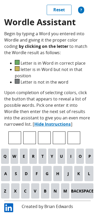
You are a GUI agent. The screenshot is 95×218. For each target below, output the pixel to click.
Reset (59, 10)
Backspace (82, 191)
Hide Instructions (52, 124)
